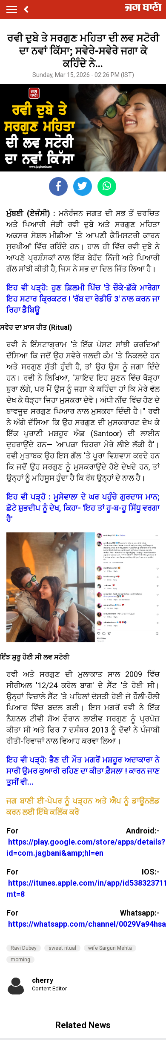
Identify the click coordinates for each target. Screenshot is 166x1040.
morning (20, 960)
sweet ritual (62, 948)
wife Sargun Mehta (110, 948)
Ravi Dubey (24, 948)
